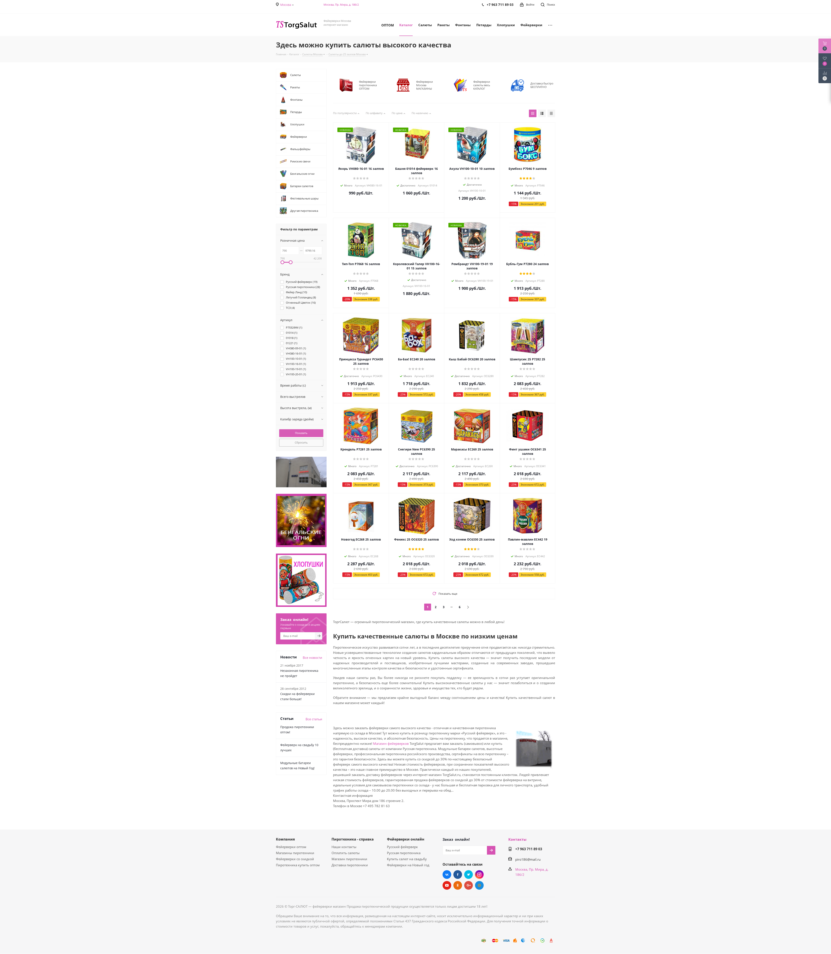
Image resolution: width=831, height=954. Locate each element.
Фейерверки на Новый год (408, 865)
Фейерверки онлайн (405, 839)
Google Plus (468, 885)
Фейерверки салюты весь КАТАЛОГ (481, 85)
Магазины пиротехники (295, 853)
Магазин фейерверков (391, 743)
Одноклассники (457, 885)
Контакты (517, 839)
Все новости (312, 657)
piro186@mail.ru (528, 859)
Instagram (479, 874)
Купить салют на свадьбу (407, 859)
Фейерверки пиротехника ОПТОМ (368, 85)
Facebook (457, 874)
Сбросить (301, 442)
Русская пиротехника (403, 853)
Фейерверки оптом (291, 847)
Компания (285, 839)
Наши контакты (344, 847)
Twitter (468, 874)
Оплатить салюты (346, 853)
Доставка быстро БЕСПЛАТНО (541, 85)
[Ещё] (550, 24)
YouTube (447, 885)
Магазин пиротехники (349, 859)
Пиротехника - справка (353, 839)
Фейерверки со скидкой (295, 859)
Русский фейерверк (402, 847)
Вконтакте (447, 874)
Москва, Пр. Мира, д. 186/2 (341, 4)
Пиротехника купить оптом (298, 865)
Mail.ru (479, 885)
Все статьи (314, 719)
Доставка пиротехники (350, 865)
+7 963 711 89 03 (528, 849)
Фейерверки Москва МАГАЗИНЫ (424, 85)
